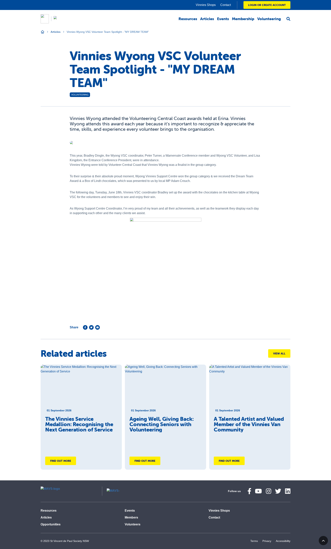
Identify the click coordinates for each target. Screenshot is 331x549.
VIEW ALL (279, 353)
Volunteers (132, 524)
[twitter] (91, 327)
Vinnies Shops (219, 510)
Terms (254, 540)
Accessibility (283, 540)
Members (131, 517)
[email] (97, 327)
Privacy (266, 540)
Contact (214, 517)
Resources (49, 510)
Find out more (60, 461)
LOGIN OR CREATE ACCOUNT (267, 5)
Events (130, 510)
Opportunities (51, 524)
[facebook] (85, 327)
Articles (56, 31)
